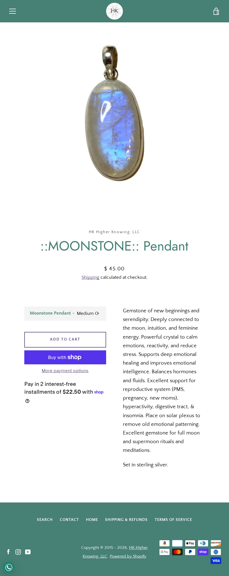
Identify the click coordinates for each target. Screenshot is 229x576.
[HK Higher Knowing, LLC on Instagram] (18, 552)
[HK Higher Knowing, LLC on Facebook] (8, 552)
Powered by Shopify (128, 556)
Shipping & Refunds (126, 520)
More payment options (65, 370)
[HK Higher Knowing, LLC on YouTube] (28, 552)
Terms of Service (173, 520)
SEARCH (45, 520)
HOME (92, 520)
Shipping (90, 277)
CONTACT (69, 520)
